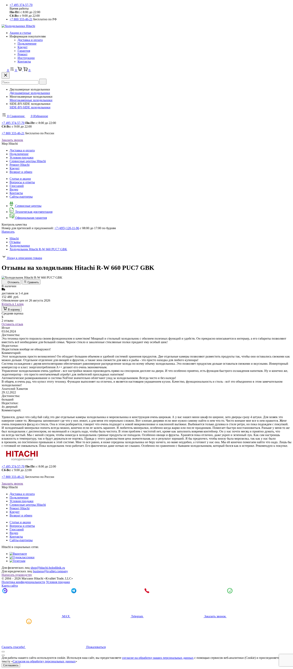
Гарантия (24, 50)
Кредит (23, 47)
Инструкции (26, 58)
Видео (14, 189)
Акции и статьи (20, 32)
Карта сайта (10, 585)
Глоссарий (17, 186)
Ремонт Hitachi (19, 164)
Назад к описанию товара (24, 258)
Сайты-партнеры (21, 196)
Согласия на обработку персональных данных (44, 661)
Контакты (24, 61)
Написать (8, 231)
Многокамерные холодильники (31, 100)
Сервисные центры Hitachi (28, 161)
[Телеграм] (17, 561)
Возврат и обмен (21, 172)
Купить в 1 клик (13, 304)
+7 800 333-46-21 (21, 19)
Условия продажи (21, 157)
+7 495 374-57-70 (21, 5)
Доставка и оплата (30, 40)
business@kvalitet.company (50, 571)
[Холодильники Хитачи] (18, 26)
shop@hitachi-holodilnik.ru (47, 567)
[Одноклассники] (22, 557)
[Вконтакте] (18, 553)
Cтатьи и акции (20, 178)
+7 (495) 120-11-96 (66, 228)
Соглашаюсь (11, 665)
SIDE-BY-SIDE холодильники (30, 107)
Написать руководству (17, 575)
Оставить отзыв (12, 324)
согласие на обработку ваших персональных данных (158, 657)
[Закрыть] (6, 75)
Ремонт (23, 54)
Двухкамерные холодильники (30, 93)
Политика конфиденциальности (23, 582)
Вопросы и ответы (22, 182)
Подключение (27, 43)
